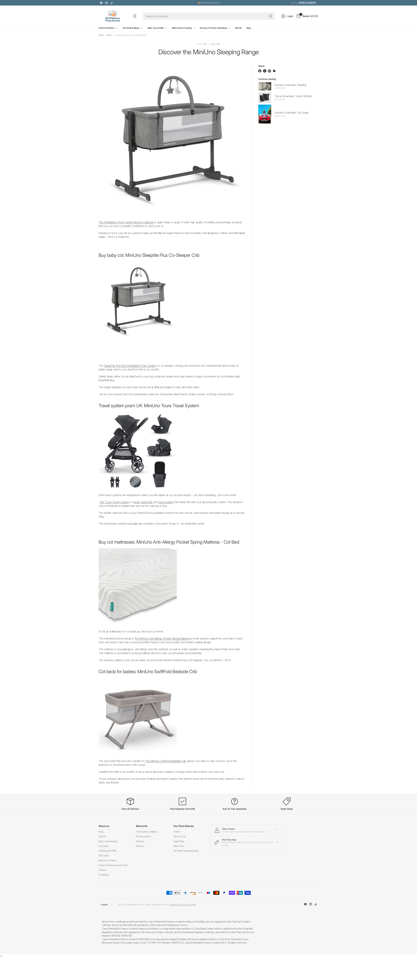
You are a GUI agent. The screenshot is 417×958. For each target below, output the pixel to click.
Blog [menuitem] (249, 28)
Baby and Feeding (108, 841)
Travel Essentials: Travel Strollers (293, 96)
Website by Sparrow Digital (183, 904)
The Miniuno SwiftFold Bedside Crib (165, 761)
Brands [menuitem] (238, 28)
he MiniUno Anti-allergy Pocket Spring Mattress (162, 638)
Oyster (176, 831)
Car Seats (103, 846)
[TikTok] (111, 2)
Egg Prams (178, 841)
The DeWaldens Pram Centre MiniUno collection (126, 222)
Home (101, 35)
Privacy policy (143, 836)
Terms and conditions (147, 831)
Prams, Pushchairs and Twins (113, 865)
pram (137, 502)
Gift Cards (103, 855)
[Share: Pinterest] (270, 71)
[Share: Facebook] (260, 71)
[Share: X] (265, 71)
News (109, 35)
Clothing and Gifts (107, 850)
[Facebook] (101, 2)
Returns (140, 841)
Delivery (140, 846)
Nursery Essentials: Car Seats (291, 112)
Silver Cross (179, 836)
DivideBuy (104, 874)
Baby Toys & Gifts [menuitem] (156, 28)
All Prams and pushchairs (186, 850)
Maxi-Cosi (178, 846)
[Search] (270, 16)
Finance (103, 870)
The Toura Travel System (114, 502)
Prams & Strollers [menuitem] (107, 28)
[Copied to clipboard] (274, 71)
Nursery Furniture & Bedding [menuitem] (213, 28)
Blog (101, 831)
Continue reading (267, 79)
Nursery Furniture (107, 860)
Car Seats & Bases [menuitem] (131, 28)
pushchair (147, 502)
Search (102, 836)
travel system (165, 502)
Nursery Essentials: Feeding (290, 85)
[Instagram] (106, 2)
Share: (261, 66)
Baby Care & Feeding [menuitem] (182, 28)
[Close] (1, 956)
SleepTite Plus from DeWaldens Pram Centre (129, 365)
